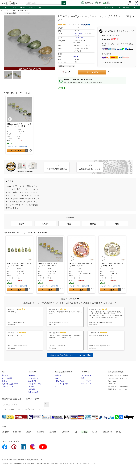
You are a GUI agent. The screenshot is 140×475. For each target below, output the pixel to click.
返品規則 (31, 375)
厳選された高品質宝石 (10, 384)
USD (134, 7)
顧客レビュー (60, 378)
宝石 (13, 7)
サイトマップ (86, 381)
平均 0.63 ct (77, 35)
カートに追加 (92, 72)
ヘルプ (32, 7)
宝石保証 (31, 389)
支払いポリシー (34, 378)
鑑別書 (93, 223)
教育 (40, 7)
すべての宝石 (7, 378)
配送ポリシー (33, 381)
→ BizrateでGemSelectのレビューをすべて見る (70, 355)
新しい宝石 (6, 375)
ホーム (5, 7)
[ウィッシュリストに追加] (109, 72)
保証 (69, 223)
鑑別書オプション (65, 66)
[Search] (63, 3)
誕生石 (4, 381)
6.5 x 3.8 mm (78, 38)
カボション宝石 (8, 386)
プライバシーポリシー (36, 384)
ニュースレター (87, 384)
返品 (117, 223)
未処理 (75, 56)
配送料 (21, 223)
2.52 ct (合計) (78, 33)
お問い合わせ (60, 381)
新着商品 (22, 7)
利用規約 (31, 386)
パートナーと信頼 (61, 384)
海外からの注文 (34, 392)
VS (74, 54)
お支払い (45, 223)
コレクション (86, 375)
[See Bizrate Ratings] (85, 25)
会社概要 (58, 375)
